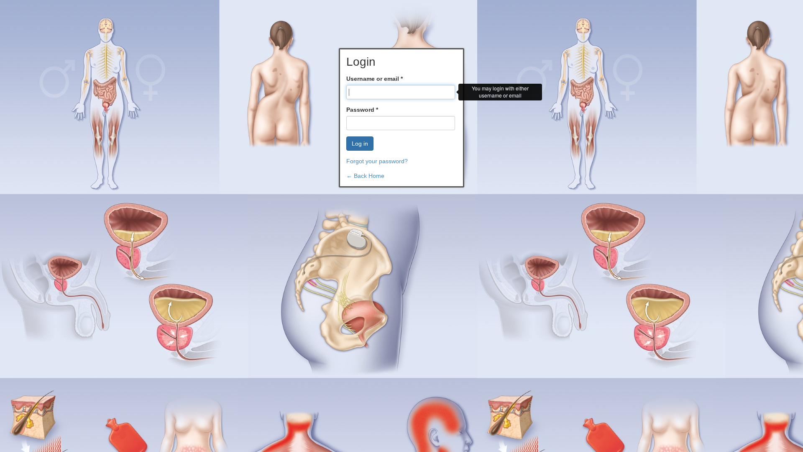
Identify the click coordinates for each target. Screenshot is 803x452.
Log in (360, 143)
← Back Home (365, 175)
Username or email (374, 78)
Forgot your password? (377, 161)
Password (362, 109)
